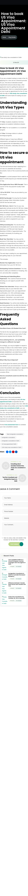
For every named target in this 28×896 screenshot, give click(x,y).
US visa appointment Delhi (9, 444)
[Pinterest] (13, 452)
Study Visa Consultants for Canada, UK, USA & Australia (16, 597)
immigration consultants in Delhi (10, 440)
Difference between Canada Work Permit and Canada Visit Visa (17, 584)
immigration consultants (8, 437)
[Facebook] (7, 452)
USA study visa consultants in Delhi (11, 447)
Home (4, 37)
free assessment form (11, 424)
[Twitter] (10, 452)
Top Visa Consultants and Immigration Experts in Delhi (10, 479)
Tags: (2, 434)
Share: (2, 452)
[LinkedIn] (16, 452)
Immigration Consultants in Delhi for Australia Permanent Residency (16, 575)
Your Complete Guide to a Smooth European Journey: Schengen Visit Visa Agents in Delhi (16, 562)
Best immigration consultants (15, 434)
